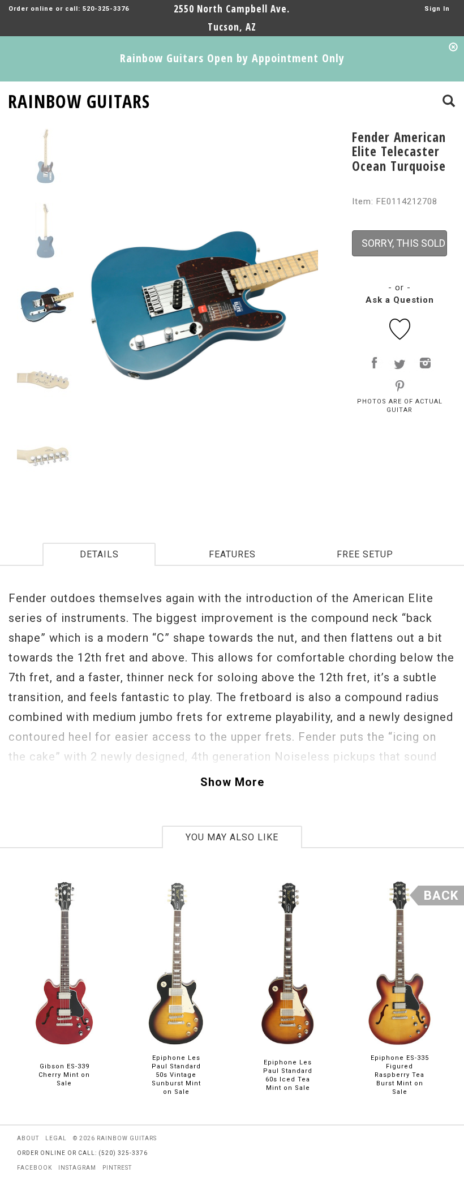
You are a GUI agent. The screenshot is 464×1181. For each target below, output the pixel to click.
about (28, 1138)
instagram (77, 1168)
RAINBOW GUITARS (79, 99)
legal (56, 1138)
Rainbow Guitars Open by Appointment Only (232, 58)
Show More (232, 782)
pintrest (117, 1168)
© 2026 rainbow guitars (115, 1138)
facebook (34, 1168)
